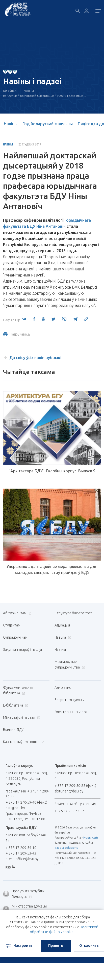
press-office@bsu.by (22, 859)
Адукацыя (62, 625)
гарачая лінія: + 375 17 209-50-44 (27, 794)
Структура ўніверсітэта (73, 613)
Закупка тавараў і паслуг (22, 649)
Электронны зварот (71, 712)
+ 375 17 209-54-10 (21, 848)
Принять (55, 945)
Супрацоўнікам (15, 637)
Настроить (22, 945)
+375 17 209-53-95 (70, 811)
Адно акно (63, 688)
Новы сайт (90, 837)
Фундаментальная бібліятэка (18, 690)
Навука (61, 637)
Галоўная (9, 90)
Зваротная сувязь (69, 700)
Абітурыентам (15, 613)
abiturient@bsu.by (69, 791)
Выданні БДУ (13, 730)
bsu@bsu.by (15, 808)
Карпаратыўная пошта (21, 742)
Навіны (29, 90)
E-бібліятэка (13, 705)
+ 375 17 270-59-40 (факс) (26, 802)
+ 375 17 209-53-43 (21, 853)
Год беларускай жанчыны (47, 123)
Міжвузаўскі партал (19, 717)
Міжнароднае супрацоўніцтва (68, 664)
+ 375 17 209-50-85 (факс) (75, 786)
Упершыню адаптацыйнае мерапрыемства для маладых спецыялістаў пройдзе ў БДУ (52, 569)
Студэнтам (11, 625)
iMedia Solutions (66, 847)
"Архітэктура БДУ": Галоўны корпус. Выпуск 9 (52, 471)
